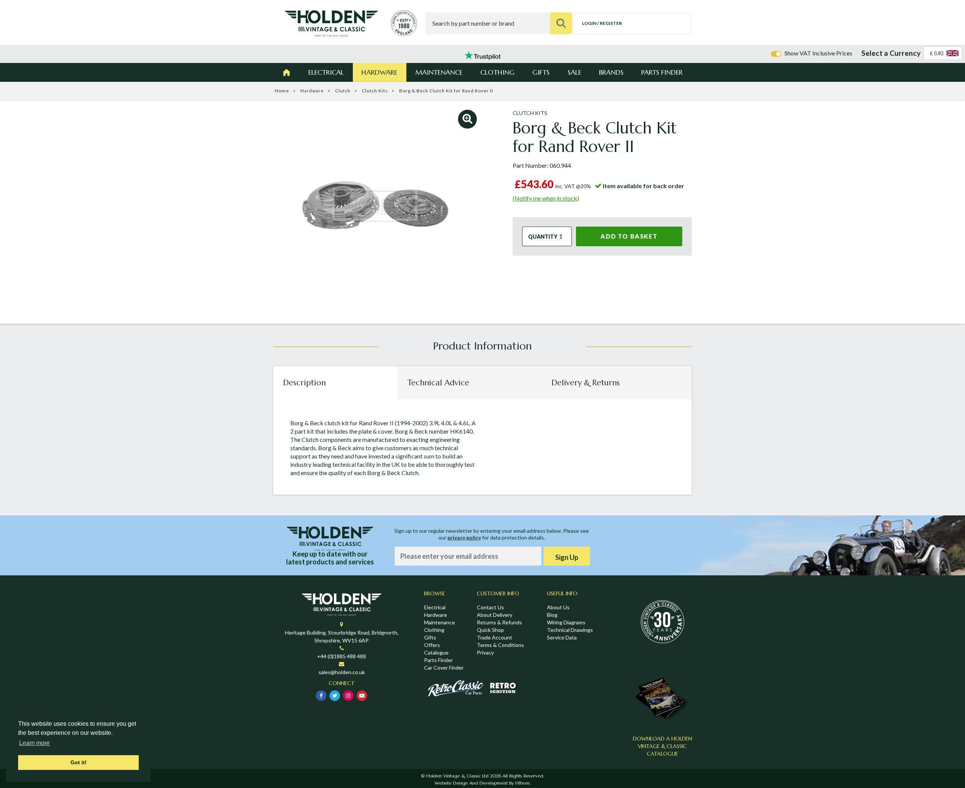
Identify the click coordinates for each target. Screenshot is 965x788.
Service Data (562, 637)
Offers (432, 645)
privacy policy (464, 537)
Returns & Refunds (499, 622)
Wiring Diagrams (566, 622)
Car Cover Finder (444, 667)
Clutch (343, 91)
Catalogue (436, 652)
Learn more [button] (34, 743)
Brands (611, 72)
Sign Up (566, 557)
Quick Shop (490, 630)
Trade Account (494, 637)
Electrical (326, 72)
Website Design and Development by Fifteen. (482, 783)
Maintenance (439, 72)
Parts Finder (662, 72)
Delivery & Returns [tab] (585, 383)
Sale (574, 72)
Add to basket (628, 236)
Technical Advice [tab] (438, 383)
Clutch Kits (375, 91)
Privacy (485, 652)
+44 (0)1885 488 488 (341, 656)
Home (282, 91)
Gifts (541, 72)
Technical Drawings (570, 630)
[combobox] (943, 53)
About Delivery (494, 615)
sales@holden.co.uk (342, 672)
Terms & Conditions (500, 645)
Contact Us (490, 607)
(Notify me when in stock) (546, 198)
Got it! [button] (78, 762)
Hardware (379, 72)
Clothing (497, 72)
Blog (552, 615)
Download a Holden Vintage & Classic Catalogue (662, 746)
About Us (558, 607)
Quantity (543, 236)
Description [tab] (304, 383)
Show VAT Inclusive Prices (818, 53)
